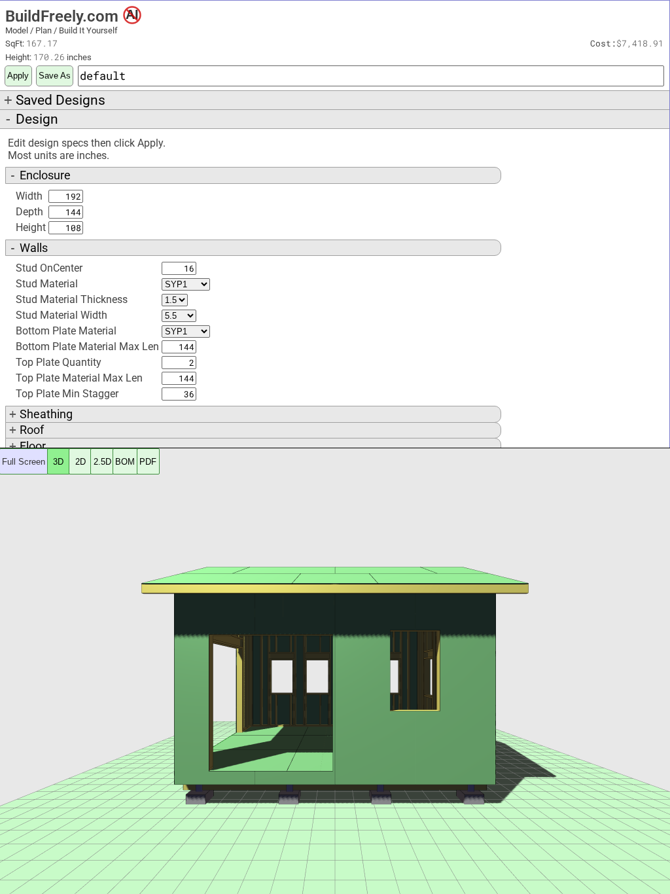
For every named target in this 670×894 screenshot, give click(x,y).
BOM (125, 462)
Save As (55, 75)
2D (80, 462)
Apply (18, 75)
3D (58, 462)
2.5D (102, 462)
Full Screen (23, 462)
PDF (147, 462)
